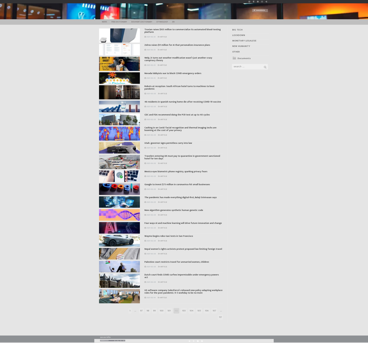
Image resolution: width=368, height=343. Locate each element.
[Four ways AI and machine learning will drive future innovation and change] (119, 228)
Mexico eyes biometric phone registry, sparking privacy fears (175, 172)
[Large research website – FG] (266, 1)
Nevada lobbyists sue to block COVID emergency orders (172, 73)
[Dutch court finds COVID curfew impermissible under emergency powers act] (119, 281)
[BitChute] (193, 341)
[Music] (249, 1)
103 (184, 311)
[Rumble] (189, 341)
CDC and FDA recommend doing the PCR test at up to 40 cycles (177, 115)
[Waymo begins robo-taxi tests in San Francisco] (119, 241)
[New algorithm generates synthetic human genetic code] (119, 215)
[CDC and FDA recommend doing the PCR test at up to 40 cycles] (119, 119)
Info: (109, 337)
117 (220, 317)
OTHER (236, 52)
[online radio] (262, 1)
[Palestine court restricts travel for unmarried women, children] (119, 266)
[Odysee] (202, 341)
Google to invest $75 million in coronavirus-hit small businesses (177, 184)
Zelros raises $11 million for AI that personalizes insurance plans (177, 45)
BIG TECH (237, 30)
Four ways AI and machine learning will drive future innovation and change (183, 223)
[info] (257, 1)
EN (173, 21)
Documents (244, 58)
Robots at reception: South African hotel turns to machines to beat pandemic (179, 87)
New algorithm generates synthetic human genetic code (173, 210)
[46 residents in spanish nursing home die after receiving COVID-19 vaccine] (119, 106)
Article (163, 37)
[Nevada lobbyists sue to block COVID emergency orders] (119, 78)
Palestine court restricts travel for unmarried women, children (176, 262)
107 (214, 311)
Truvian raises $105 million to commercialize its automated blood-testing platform (182, 31)
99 (154, 311)
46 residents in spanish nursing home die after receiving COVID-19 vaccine (182, 102)
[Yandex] (197, 341)
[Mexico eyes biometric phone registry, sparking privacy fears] (119, 176)
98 (148, 311)
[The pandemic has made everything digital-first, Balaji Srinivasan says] (119, 202)
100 (161, 311)
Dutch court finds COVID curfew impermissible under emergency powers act (181, 276)
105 (199, 311)
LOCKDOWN (238, 35)
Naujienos (260, 10)
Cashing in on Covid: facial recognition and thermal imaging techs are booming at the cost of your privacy (180, 129)
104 (191, 311)
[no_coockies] (253, 1)
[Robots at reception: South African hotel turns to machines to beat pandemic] (119, 92)
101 (169, 311)
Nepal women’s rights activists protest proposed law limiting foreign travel (183, 249)
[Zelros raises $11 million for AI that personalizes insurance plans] (119, 49)
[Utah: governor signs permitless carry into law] (119, 148)
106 (207, 311)
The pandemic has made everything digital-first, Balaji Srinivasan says (180, 197)
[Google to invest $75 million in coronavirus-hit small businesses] (119, 189)
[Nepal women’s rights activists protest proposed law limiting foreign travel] (119, 253)
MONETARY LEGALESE (244, 41)
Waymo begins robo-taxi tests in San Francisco (168, 236)
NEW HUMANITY (241, 46)
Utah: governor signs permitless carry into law (168, 143)
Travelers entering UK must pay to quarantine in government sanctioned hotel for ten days (182, 157)
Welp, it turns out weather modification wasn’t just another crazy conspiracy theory (178, 59)
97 (141, 311)
